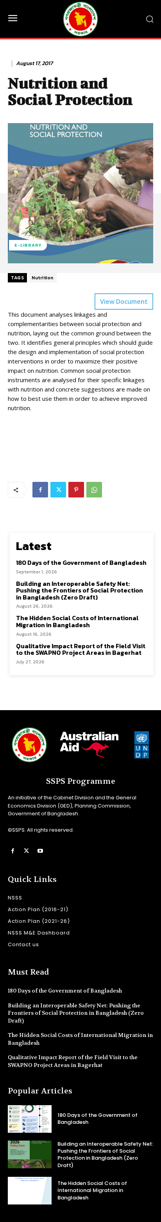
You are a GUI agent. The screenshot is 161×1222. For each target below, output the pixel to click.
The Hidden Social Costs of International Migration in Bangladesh (77, 621)
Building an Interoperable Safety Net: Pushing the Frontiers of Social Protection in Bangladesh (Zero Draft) (79, 590)
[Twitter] (58, 489)
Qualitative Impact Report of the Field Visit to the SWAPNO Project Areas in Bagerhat (80, 649)
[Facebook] (40, 489)
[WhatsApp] (94, 489)
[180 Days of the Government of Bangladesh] (30, 1119)
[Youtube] (40, 851)
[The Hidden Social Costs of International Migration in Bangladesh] (30, 1190)
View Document (124, 301)
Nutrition (43, 277)
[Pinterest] (76, 489)
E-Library (27, 245)
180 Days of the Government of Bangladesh (81, 562)
